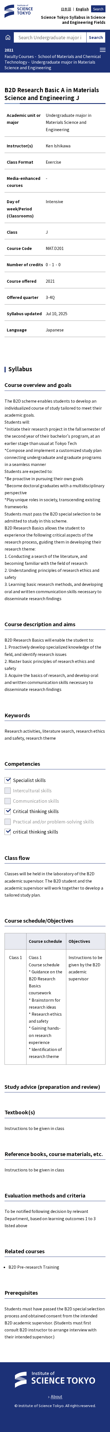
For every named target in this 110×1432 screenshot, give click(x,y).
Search (98, 8)
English (82, 8)
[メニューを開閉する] (102, 49)
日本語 (66, 8)
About (56, 1396)
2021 (9, 50)
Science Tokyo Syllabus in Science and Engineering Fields (73, 20)
